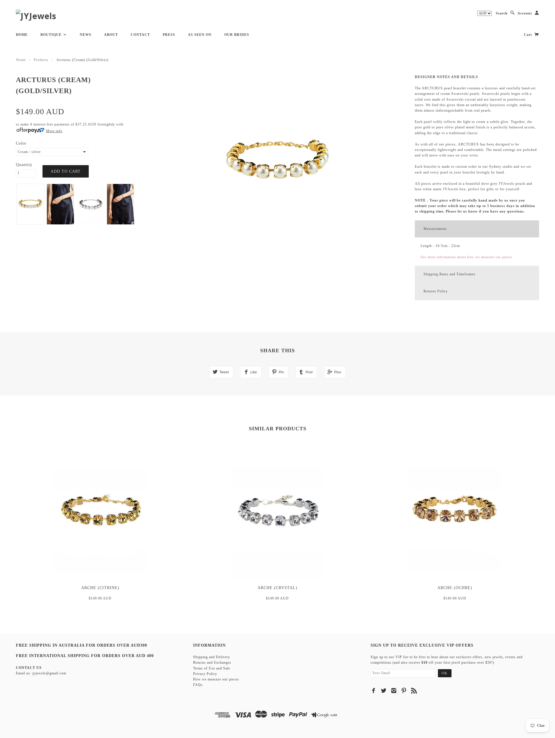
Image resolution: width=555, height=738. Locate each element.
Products (41, 60)
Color (21, 143)
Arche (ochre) (454, 588)
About (111, 35)
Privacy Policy (205, 674)
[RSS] (414, 690)
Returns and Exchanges (212, 662)
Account (524, 13)
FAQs (198, 685)
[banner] (36, 16)
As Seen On (200, 35)
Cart (528, 35)
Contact (140, 35)
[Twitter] (384, 690)
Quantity (24, 165)
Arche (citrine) (100, 588)
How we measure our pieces (216, 679)
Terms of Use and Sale (211, 668)
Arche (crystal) (277, 588)
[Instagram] (394, 690)
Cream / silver (29, 152)
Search (502, 13)
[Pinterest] (404, 690)
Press (169, 35)
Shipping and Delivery (211, 657)
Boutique (51, 35)
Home (22, 35)
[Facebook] (374, 690)
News (85, 35)
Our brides (236, 35)
